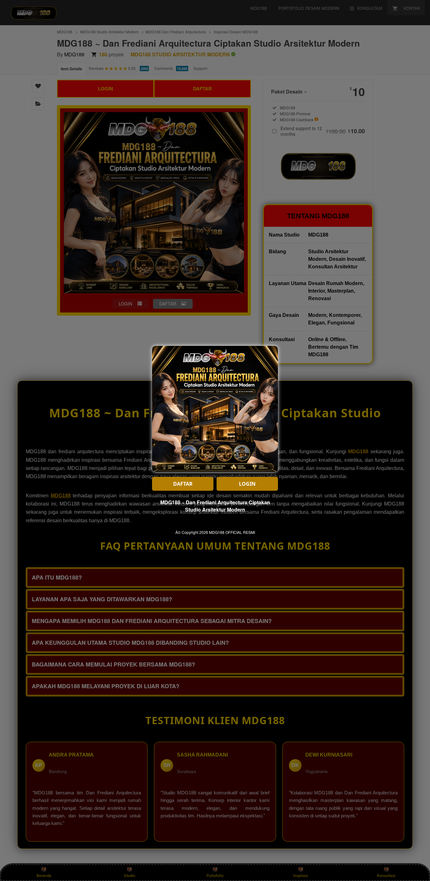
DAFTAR (183, 483)
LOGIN (247, 483)
